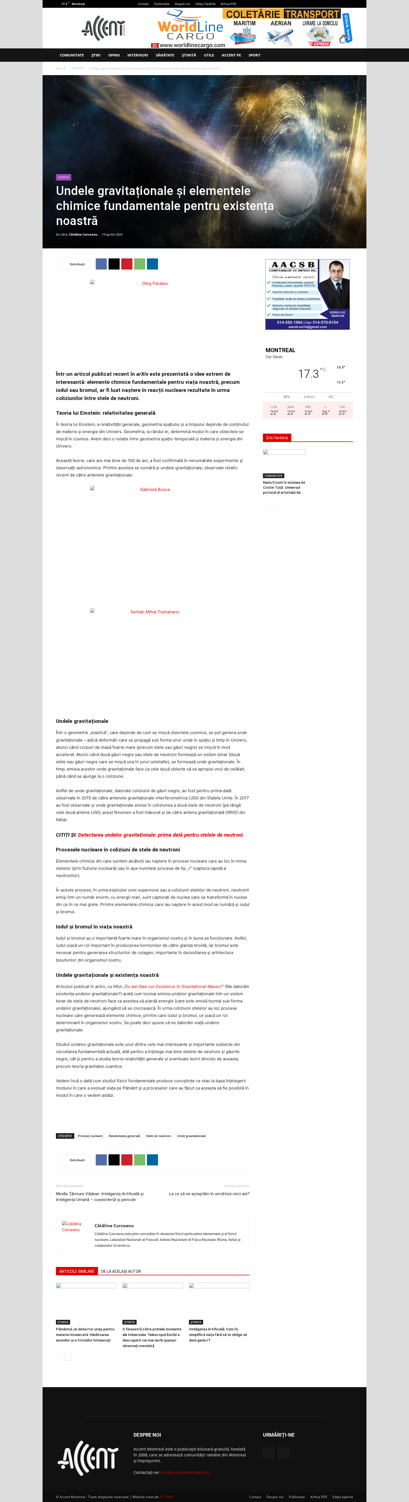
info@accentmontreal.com (185, 1472)
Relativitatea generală (124, 1136)
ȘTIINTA (78, 68)
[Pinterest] (126, 264)
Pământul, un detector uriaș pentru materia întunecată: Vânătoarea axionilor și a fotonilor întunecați (85, 1334)
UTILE (209, 55)
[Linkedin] (152, 264)
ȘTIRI (96, 55)
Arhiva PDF (228, 4)
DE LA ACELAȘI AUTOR (121, 1271)
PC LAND (166, 1496)
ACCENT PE (231, 55)
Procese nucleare (90, 1136)
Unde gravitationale (191, 1136)
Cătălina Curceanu (83, 234)
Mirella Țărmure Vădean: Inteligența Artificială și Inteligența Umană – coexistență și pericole (100, 1196)
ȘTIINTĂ (189, 55)
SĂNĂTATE (165, 55)
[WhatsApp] (139, 264)
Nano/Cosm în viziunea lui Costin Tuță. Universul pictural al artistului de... (284, 487)
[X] (349, 4)
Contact (143, 4)
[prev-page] (59, 1356)
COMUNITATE (72, 55)
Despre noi (182, 4)
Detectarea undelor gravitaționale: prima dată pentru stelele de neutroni (160, 835)
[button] (346, 55)
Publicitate (161, 4)
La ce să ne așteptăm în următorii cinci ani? (209, 1193)
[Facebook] (340, 4)
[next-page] (68, 1356)
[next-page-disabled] (275, 504)
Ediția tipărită (342, 1496)
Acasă (60, 68)
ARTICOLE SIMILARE (77, 1271)
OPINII (114, 55)
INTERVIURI (137, 55)
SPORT (254, 55)
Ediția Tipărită (205, 4)
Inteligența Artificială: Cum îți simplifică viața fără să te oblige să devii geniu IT (218, 1334)
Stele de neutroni (158, 1136)
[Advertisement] (153, 1114)
